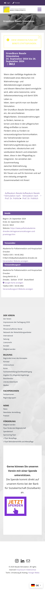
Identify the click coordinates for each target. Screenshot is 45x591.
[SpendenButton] (15, 497)
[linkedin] (22, 561)
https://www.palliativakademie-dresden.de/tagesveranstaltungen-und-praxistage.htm (19, 231)
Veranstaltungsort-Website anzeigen (18, 289)
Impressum (21, 570)
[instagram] (17, 561)
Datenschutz (31, 570)
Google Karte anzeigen (13, 283)
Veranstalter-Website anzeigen (15, 261)
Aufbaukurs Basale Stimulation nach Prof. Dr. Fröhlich (13, 196)
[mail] (28, 561)
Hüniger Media (33, 573)
